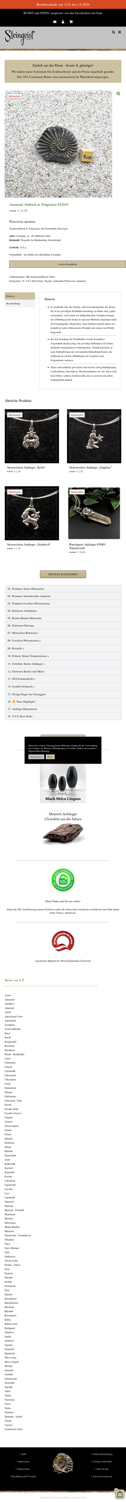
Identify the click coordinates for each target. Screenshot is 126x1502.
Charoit (8, 1066)
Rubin (8, 1319)
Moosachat (10, 1222)
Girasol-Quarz (12, 1125)
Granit (8, 1134)
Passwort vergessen (102, 1476)
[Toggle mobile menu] (119, 32)
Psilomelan (10, 1286)
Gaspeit (8, 1121)
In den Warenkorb (68, 264)
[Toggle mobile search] (113, 32)
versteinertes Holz (13, 1429)
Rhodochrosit (11, 1302)
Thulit (8, 1395)
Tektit (7, 1391)
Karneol (9, 1167)
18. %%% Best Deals (32, 280)
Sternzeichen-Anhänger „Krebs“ (26, 467)
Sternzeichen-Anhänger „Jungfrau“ (90, 467)
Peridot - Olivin (12, 1264)
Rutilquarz (10, 1328)
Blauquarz (10, 1050)
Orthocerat (10, 1256)
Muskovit (9, 1231)
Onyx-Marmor (12, 1248)
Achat (8, 995)
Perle (7, 1269)
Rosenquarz (10, 1315)
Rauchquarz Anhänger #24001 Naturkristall (87, 546)
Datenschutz (24, 1468)
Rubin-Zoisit (11, 1323)
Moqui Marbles (12, 1226)
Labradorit (10, 1180)
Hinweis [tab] (10, 296)
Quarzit (8, 1294)
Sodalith (9, 1374)
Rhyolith (9, 1311)
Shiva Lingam (12, 1361)
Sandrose (9, 1332)
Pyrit (7, 1290)
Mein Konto (102, 1468)
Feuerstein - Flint (13, 1100)
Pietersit (9, 1273)
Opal (7, 1252)
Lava (7, 1193)
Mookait (9, 1218)
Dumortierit (10, 1087)
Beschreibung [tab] (13, 303)
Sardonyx (9, 1340)
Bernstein (9, 1045)
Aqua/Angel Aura (14, 1016)
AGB (23, 1454)
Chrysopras (10, 1079)
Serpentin (9, 1349)
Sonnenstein (11, 1378)
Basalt (8, 1037)
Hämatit (9, 1138)
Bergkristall (10, 1041)
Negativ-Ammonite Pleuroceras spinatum (65, 280)
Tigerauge (10, 1399)
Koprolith (9, 1172)
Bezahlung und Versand (24, 1476)
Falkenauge (10, 1096)
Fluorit (8, 1104)
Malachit (9, 1205)
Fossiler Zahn (11, 1109)
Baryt (7, 1033)
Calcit (7, 1058)
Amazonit (9, 999)
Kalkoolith (10, 1163)
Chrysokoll (10, 1075)
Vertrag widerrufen (102, 1461)
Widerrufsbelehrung (102, 1454)
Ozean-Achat (11, 1260)
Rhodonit (9, 1306)
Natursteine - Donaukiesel (18, 1235)
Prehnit (8, 1281)
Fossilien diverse (13, 1113)
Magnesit (9, 1201)
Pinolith (8, 1277)
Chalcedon (10, 1062)
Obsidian (9, 1239)
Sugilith (8, 1387)
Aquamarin (10, 1020)
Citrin (7, 1083)
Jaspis (7, 1159)
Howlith (9, 1151)
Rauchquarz (11, 1298)
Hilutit (8, 1147)
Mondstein (10, 1214)
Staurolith (9, 1382)
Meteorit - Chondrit (14, 1210)
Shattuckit (10, 1353)
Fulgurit (9, 1117)
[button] (118, 93)
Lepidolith (10, 1197)
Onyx (7, 1243)
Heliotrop (9, 1142)
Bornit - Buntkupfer (14, 1054)
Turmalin (9, 1412)
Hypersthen (10, 1155)
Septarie (9, 1344)
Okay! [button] (50, 756)
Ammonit (9, 1007)
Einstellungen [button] (36, 756)
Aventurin (9, 1024)
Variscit (8, 1425)
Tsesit (7, 1403)
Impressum (23, 1461)
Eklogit (8, 1092)
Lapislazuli (10, 1184)
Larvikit (9, 1189)
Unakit (8, 1420)
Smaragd (9, 1370)
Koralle (8, 1176)
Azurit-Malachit (13, 1028)
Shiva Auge (10, 1357)
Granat (8, 1130)
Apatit (8, 1012)
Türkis (8, 1408)
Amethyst (9, 1003)
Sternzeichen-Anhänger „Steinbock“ (29, 544)
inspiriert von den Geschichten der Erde (76, 13)
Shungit (8, 1365)
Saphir (8, 1336)
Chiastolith (10, 1071)
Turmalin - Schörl (13, 1416)
